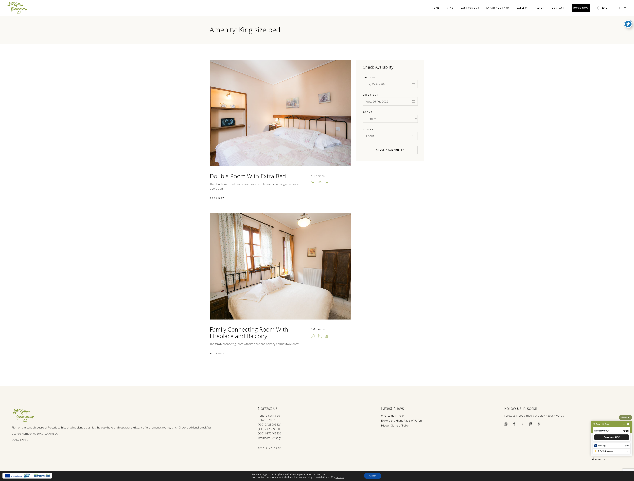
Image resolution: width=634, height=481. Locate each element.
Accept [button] (372, 475)
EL (26, 440)
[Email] (628, 424)
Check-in (369, 77)
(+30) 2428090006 (270, 429)
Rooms (367, 112)
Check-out (370, 94)
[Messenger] (624, 424)
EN (22, 440)
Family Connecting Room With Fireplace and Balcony (249, 332)
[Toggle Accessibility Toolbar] (628, 24)
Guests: (368, 129)
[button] (611, 437)
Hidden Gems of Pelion (395, 425)
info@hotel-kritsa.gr (269, 438)
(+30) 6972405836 (270, 433)
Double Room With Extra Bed (248, 176)
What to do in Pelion (393, 415)
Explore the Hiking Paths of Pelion (401, 420)
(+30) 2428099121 (270, 424)
